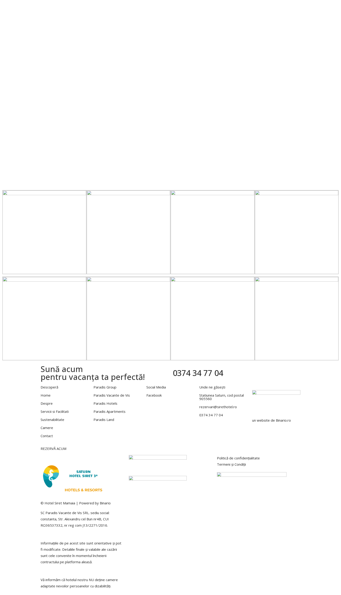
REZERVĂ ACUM (53, 448)
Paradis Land (103, 419)
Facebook (154, 395)
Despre (190, 7)
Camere (232, 7)
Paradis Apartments (109, 411)
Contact (291, 7)
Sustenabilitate (52, 419)
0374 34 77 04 (198, 373)
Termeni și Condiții (231, 464)
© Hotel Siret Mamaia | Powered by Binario (76, 503)
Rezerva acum (184, 14)
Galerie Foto (249, 7)
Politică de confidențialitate (238, 458)
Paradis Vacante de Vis (111, 395)
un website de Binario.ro (271, 420)
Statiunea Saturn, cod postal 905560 (221, 397)
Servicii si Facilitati (211, 7)
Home (178, 7)
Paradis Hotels (272, 7)
